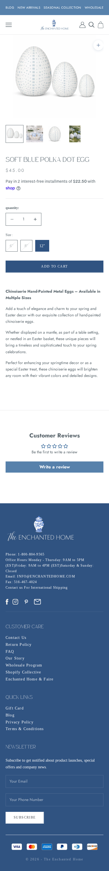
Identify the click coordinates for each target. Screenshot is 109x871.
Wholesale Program (24, 665)
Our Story (15, 658)
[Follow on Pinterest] (26, 602)
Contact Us (16, 638)
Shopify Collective (23, 672)
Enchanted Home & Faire (29, 679)
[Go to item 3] (55, 134)
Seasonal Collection (62, 7)
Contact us (15, 588)
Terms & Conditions (25, 729)
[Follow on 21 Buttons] (37, 602)
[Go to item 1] (14, 134)
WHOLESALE (94, 7)
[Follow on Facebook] (7, 602)
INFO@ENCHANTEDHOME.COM (46, 576)
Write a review (54, 467)
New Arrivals (29, 7)
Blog (10, 715)
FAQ (10, 651)
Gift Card (15, 708)
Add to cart (54, 266)
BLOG (10, 7)
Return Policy (19, 645)
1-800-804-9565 (31, 554)
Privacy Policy (20, 722)
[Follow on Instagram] (15, 602)
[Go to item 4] (75, 134)
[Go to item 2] (35, 134)
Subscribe (25, 817)
